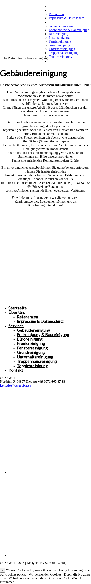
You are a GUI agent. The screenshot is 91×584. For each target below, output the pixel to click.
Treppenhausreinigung (64, 53)
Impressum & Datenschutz (66, 18)
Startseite (58, 5)
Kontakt (56, 60)
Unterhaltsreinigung (62, 49)
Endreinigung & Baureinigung (69, 30)
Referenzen (56, 14)
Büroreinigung (58, 34)
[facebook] (49, 472)
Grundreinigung (59, 45)
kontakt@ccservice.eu (15, 385)
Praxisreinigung (59, 37)
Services (56, 21)
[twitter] (49, 555)
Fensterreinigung (60, 41)
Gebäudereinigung (61, 26)
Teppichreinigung (60, 56)
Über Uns (57, 9)
